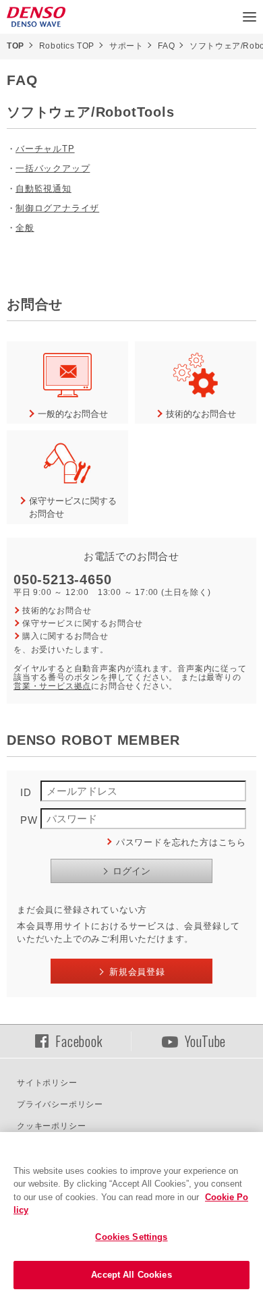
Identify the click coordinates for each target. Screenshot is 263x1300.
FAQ (166, 46)
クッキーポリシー (51, 1126)
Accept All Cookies (131, 1275)
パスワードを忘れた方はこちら (181, 842)
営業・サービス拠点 (52, 686)
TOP (15, 46)
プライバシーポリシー (60, 1104)
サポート (126, 46)
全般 (25, 228)
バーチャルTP (45, 149)
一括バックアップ (53, 168)
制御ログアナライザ (57, 208)
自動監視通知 (43, 188)
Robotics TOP (66, 46)
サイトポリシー (47, 1082)
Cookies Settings (131, 1237)
